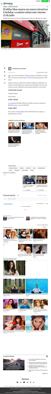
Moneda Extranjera (41, 168)
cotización (13, 103)
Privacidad (23, 386)
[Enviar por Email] (5, 79)
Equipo (26, 386)
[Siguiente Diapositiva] (47, 184)
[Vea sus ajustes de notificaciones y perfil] (49, 1)
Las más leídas (8, 356)
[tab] (8, 204)
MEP (22, 111)
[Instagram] (27, 382)
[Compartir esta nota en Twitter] (5, 72)
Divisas (10, 170)
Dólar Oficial (28, 168)
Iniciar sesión (39, 195)
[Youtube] (24, 382)
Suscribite (44, 0)
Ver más (44, 373)
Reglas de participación (32, 386)
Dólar (34, 168)
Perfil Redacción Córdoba (19, 68)
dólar (19, 111)
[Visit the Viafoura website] (45, 224)
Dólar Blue (21, 168)
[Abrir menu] (1, 4)
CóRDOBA (5, 6)
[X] (20, 382)
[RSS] (30, 382)
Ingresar (38, 1)
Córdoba (31, 170)
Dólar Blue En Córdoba (13, 168)
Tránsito (39, 386)
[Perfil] (25, 379)
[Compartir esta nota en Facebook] (5, 68)
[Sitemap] (33, 382)
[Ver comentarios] (47, 7)
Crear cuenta (44, 195)
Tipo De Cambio (25, 170)
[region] (25, 210)
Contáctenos (17, 386)
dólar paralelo (30, 75)
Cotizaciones (17, 170)
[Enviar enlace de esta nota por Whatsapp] (5, 76)
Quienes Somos (12, 386)
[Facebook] (17, 382)
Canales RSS (6, 386)
